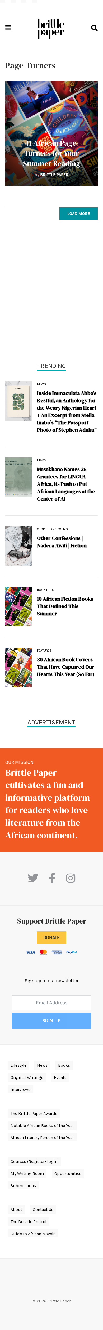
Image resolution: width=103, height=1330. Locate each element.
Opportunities (67, 1173)
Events (60, 1077)
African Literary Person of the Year (42, 1137)
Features (44, 650)
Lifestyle (18, 1065)
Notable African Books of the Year (42, 1125)
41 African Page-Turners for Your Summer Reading (51, 153)
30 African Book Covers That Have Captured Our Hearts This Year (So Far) (66, 667)
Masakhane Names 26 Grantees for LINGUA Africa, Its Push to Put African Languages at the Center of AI (66, 484)
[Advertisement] (51, 292)
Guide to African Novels (33, 1233)
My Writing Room (27, 1173)
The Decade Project (29, 1221)
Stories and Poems (52, 529)
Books (64, 1065)
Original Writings (27, 1077)
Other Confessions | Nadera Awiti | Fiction (62, 541)
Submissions (23, 1185)
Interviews (20, 1089)
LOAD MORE (78, 213)
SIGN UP (51, 1021)
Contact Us (43, 1209)
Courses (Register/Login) (35, 1161)
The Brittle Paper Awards (34, 1113)
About (16, 1209)
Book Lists (52, 131)
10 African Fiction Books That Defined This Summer (65, 606)
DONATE (51, 937)
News (41, 384)
